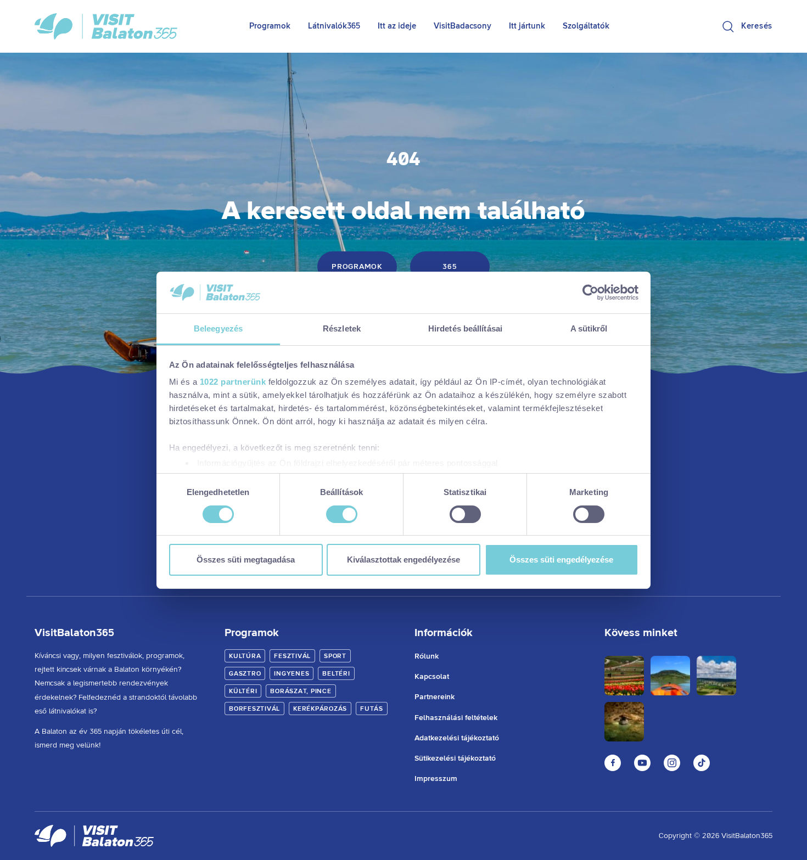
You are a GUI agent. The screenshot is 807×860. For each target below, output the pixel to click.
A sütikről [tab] (589, 328)
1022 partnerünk (233, 381)
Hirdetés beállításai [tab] (465, 328)
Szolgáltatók (586, 26)
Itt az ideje (397, 26)
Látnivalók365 (334, 26)
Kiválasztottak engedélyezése (403, 559)
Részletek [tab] (342, 328)
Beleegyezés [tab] (218, 328)
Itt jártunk (527, 26)
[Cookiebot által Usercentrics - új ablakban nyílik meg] (590, 292)
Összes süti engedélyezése (561, 559)
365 (449, 267)
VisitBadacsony (462, 26)
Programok (269, 26)
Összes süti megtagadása (246, 559)
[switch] (341, 514)
